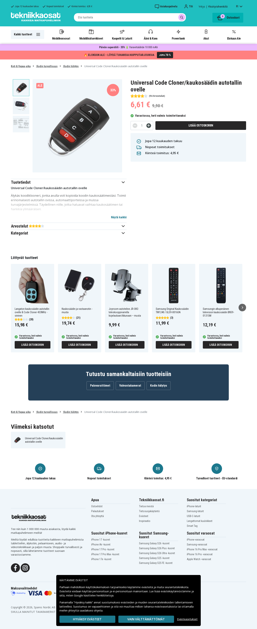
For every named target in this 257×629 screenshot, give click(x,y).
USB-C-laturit (193, 516)
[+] (148, 125)
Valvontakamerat (130, 385)
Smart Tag (192, 525)
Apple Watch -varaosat (199, 559)
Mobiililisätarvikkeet (91, 38)
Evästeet (143, 516)
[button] (69, 182)
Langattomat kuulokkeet (199, 520)
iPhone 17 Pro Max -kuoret (105, 554)
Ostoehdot (97, 506)
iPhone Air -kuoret (100, 544)
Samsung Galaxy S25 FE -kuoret (156, 562)
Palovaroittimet (100, 385)
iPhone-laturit (194, 506)
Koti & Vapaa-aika (21, 66)
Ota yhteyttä (97, 516)
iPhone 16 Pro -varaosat (200, 554)
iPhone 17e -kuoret (101, 559)
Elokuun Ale (234, 38)
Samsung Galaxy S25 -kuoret (154, 558)
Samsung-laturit (195, 511)
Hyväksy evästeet (87, 619)
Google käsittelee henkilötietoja (93, 595)
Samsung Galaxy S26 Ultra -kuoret (157, 553)
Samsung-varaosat (197, 544)
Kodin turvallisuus (47, 66)
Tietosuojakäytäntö (149, 511)
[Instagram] (25, 567)
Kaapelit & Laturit (122, 38)
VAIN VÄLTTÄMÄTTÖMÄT (146, 619)
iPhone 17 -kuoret (100, 539)
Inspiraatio (144, 520)
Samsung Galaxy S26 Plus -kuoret (157, 548)
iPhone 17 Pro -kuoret (102, 549)
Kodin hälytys (71, 66)
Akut (206, 38)
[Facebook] (15, 567)
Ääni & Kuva (150, 38)
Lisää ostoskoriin (201, 125)
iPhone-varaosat (196, 539)
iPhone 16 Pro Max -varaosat (202, 549)
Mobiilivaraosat (61, 38)
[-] (135, 125)
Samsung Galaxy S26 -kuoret (154, 543)
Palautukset (97, 511)
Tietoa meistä (146, 506)
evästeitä (147, 587)
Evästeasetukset (187, 619)
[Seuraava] (242, 307)
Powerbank (178, 38)
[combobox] (130, 17)
